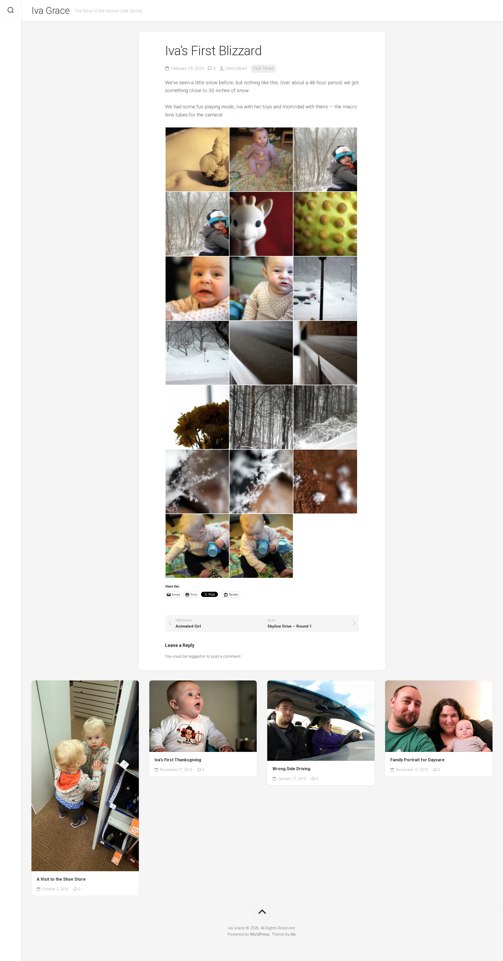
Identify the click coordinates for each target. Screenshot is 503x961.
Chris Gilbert (236, 68)
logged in (197, 656)
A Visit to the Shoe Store (61, 879)
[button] (197, 159)
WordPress (260, 934)
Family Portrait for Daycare (417, 759)
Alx (293, 934)
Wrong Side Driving (291, 768)
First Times (263, 68)
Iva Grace (50, 10)
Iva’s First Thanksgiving (178, 759)
